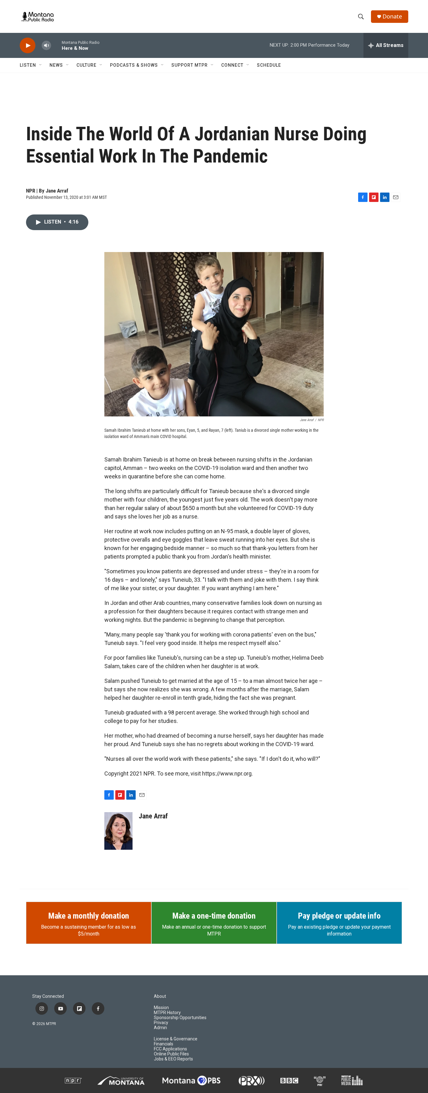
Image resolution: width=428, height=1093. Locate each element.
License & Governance (175, 1039)
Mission (161, 1007)
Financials (163, 1044)
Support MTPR (189, 65)
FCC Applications (170, 1049)
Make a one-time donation (214, 915)
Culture (86, 65)
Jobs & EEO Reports (173, 1059)
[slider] (56, 45)
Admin (160, 1027)
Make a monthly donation (88, 915)
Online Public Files (171, 1054)
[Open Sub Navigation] (40, 65)
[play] (28, 45)
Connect (232, 65)
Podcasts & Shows (134, 65)
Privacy (161, 1022)
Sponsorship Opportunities (180, 1017)
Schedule (269, 65)
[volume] (46, 46)
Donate (392, 16)
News (56, 65)
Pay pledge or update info (339, 915)
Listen (28, 65)
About (160, 996)
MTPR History (167, 1012)
